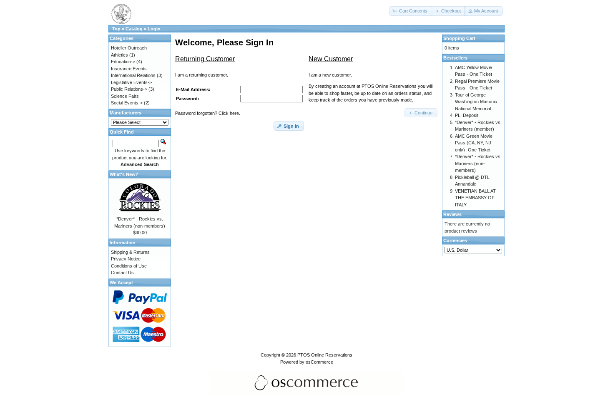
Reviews (452, 214)
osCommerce (319, 361)
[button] (410, 11)
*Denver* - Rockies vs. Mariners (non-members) (478, 163)
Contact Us (122, 272)
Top (116, 28)
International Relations (133, 75)
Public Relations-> (129, 89)
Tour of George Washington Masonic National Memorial (476, 101)
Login (154, 28)
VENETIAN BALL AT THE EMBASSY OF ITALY (475, 197)
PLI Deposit (466, 115)
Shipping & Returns (130, 252)
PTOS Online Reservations (324, 354)
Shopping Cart (459, 38)
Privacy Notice (126, 258)
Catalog (134, 28)
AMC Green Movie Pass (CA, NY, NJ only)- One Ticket (473, 143)
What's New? (124, 174)
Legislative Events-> (131, 82)
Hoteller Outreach (129, 47)
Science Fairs (125, 96)
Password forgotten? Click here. (207, 113)
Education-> (123, 61)
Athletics (119, 54)
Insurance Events (129, 68)
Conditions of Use (129, 265)
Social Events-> (127, 102)
